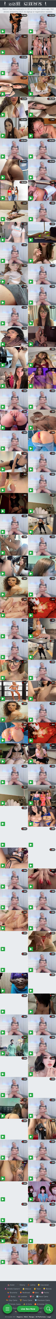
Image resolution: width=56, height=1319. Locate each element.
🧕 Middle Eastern (12, 1289)
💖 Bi (32, 1296)
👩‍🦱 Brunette (12, 1292)
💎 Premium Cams (42, 1300)
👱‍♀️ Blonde (47, 1289)
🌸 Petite (45, 1292)
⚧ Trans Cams (26, 1300)
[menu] (7, 1309)
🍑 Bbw (35, 1292)
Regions (20, 1317)
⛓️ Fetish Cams (14, 1304)
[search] (48, 1309)
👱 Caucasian (43, 1285)
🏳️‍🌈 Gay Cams (11, 1300)
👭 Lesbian (22, 1296)
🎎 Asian (11, 1285)
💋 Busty (11, 1296)
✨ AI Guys (12, 1308)
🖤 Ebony (21, 1285)
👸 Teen (37, 1289)
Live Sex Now (28, 1309)
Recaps (31, 1317)
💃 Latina (31, 1285)
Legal (49, 1317)
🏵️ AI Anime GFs (41, 1304)
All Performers (41, 1317)
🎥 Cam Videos (42, 1308)
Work (26, 1317)
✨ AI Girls (27, 1304)
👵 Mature (26, 1289)
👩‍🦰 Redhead (25, 1292)
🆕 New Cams (42, 1296)
